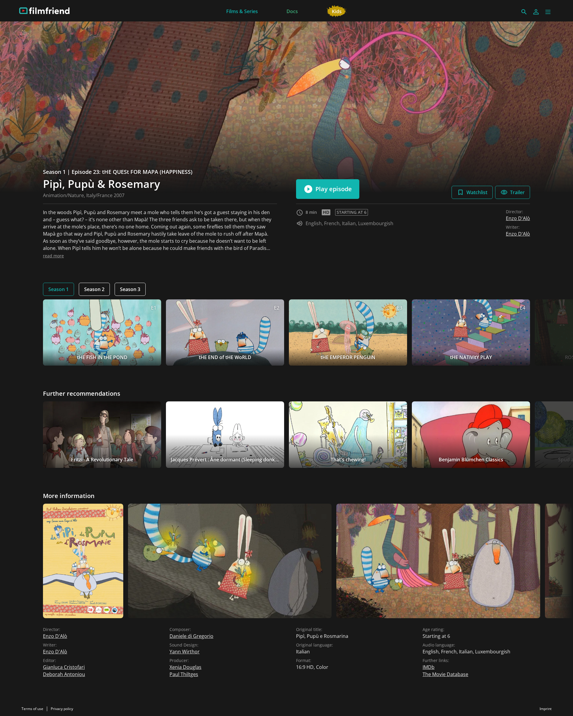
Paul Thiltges (184, 674)
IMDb (429, 667)
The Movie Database (445, 674)
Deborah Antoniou (64, 674)
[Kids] (336, 10)
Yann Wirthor (185, 651)
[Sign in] (536, 12)
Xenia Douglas (185, 667)
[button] (548, 12)
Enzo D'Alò (518, 218)
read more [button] (53, 256)
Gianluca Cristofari (64, 667)
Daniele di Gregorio (191, 636)
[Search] (524, 12)
